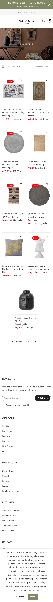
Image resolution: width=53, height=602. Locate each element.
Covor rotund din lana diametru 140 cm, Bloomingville (38, 216)
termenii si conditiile (22, 405)
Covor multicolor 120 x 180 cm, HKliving (12, 215)
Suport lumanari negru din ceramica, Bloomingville (25, 321)
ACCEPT (33, 597)
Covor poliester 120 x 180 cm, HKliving (37, 163)
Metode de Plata (9, 515)
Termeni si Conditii (10, 510)
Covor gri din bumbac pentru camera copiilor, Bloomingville (13, 112)
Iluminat (5, 441)
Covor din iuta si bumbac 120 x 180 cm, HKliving (38, 112)
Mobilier (6, 426)
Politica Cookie (9, 530)
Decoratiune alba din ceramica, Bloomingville (38, 267)
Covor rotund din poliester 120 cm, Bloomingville (10, 164)
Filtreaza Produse (12, 66)
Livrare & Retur (9, 520)
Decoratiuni (7, 431)
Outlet (5, 451)
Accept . (19, 405)
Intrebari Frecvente (10, 490)
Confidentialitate (9, 525)
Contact (5, 475)
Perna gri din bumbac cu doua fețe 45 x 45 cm (12, 269)
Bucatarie (6, 436)
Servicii (5, 480)
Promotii (6, 485)
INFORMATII (20, 596)
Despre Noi (7, 470)
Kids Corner (7, 446)
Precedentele (16, 341)
